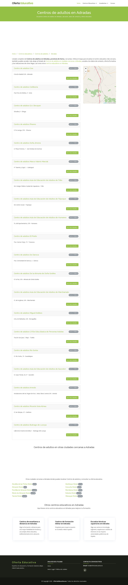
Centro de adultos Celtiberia (26, 87)
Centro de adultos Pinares (25, 124)
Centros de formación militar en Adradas (64, 523)
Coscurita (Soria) (71, 487)
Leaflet (104, 103)
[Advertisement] (64, 37)
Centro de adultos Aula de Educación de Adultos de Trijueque (40, 199)
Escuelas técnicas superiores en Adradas (100, 523)
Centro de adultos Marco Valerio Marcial (31, 161)
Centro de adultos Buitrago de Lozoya (30, 425)
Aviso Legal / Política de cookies (57, 569)
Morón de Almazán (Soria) (21, 493)
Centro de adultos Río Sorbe (26, 350)
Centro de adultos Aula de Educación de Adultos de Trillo (38, 180)
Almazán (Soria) (17, 487)
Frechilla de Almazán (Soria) (21, 490)
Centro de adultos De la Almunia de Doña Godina (34, 273)
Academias (102, 3)
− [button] (85, 71)
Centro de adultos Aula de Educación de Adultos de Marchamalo (41, 292)
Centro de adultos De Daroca (26, 255)
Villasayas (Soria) (71, 496)
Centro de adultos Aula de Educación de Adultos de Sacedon (40, 369)
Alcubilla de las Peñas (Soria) (22, 484)
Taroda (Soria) (17, 496)
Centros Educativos (89, 3)
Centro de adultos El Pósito (25, 236)
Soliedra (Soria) (70, 493)
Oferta (22, 3)
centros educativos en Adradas (57, 63)
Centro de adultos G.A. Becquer (27, 105)
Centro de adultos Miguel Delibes (28, 313)
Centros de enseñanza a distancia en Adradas (29, 523)
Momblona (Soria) (71, 490)
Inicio (78, 3)
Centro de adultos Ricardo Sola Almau (30, 406)
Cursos (112, 3)
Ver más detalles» (72, 78)
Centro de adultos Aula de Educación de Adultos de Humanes (40, 217)
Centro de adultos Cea (23, 68)
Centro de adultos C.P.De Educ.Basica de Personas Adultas (39, 332)
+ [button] (85, 68)
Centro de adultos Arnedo (25, 388)
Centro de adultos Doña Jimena (27, 143)
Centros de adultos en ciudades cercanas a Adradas (64, 61)
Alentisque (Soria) (71, 484)
